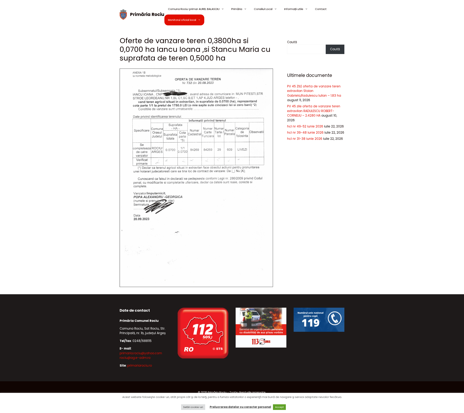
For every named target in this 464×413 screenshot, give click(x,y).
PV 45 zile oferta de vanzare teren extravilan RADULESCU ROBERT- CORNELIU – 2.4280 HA (313, 111)
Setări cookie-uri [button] (193, 407)
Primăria (236, 9)
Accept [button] (279, 407)
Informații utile (293, 9)
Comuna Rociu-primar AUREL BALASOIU (193, 9)
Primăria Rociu (147, 14)
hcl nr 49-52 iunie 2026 (305, 126)
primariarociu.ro (139, 365)
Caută (292, 42)
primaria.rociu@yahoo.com (141, 353)
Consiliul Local (263, 9)
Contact (321, 9)
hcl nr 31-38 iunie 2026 (304, 139)
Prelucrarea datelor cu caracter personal (240, 407)
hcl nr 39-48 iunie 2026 (305, 132)
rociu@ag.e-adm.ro (135, 358)
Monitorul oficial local (182, 20)
